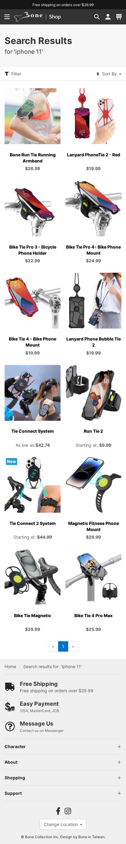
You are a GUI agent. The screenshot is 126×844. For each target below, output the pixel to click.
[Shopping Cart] (118, 16)
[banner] (41, 17)
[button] (96, 16)
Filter (16, 73)
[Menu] (7, 16)
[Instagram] (68, 811)
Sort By (109, 73)
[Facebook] (58, 811)
